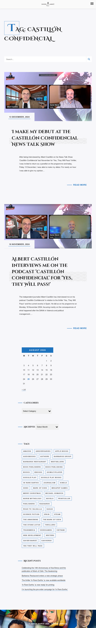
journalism (49, 483)
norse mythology (32, 498)
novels (50, 498)
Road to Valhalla (32, 509)
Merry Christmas (32, 493)
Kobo (25, 488)
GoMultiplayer (54, 472)
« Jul (24, 389)
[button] (92, 3)
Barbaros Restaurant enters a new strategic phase (42, 575)
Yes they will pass (32, 546)
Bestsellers (57, 462)
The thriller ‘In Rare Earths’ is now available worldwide (43, 580)
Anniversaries (43, 451)
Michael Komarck (54, 493)
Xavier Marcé (30, 540)
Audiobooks (29, 456)
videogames (46, 530)
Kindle (63, 483)
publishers (29, 504)
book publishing (54, 467)
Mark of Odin (40, 488)
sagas (50, 509)
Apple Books (61, 451)
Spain (47, 514)
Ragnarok (45, 504)
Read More (80, 184)
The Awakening (30, 519)
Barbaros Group (62, 456)
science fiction (31, 514)
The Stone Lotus (31, 525)
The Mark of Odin (52, 519)
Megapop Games (60, 488)
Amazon (27, 451)
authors (44, 456)
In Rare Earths (31, 483)
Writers (50, 535)
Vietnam (61, 530)
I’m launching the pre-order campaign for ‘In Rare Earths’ (45, 589)
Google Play (29, 477)
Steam (57, 514)
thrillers (50, 525)
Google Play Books (51, 477)
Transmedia (29, 530)
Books (26, 472)
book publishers (32, 467)
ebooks (38, 472)
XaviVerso (47, 540)
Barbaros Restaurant (34, 462)
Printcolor (64, 498)
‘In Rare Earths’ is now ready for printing (38, 584)
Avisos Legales (59, 623)
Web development (32, 535)
